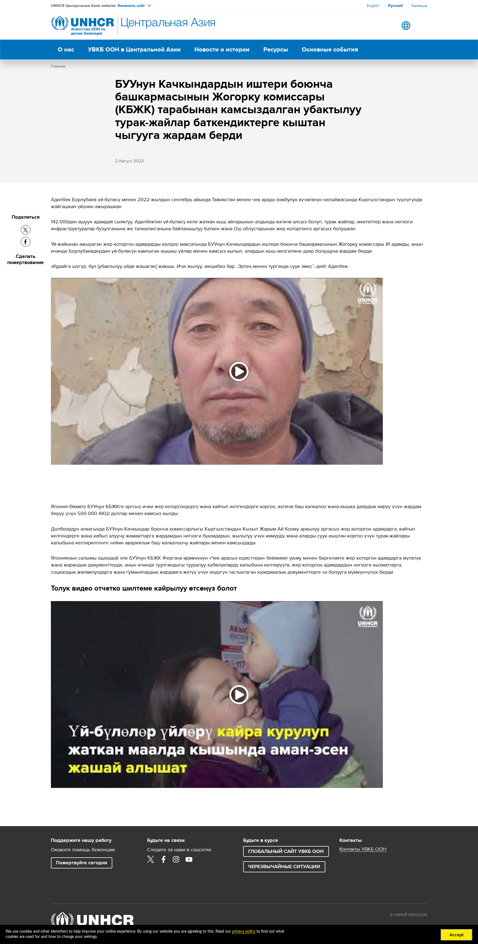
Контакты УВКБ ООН (362, 849)
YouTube (189, 859)
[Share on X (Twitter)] (25, 230)
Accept (457, 935)
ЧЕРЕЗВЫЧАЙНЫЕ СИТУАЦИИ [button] (284, 866)
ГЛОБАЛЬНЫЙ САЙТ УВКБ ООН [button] (286, 851)
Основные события (330, 49)
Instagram (176, 859)
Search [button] (388, 25)
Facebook (163, 859)
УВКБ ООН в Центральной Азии (134, 49)
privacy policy (243, 931)
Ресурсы (275, 49)
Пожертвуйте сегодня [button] (81, 862)
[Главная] (89, 25)
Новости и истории (222, 49)
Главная (58, 66)
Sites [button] (406, 25)
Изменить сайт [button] (131, 5)
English (373, 5)
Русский (395, 5)
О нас (66, 49)
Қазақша (419, 5)
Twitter (150, 859)
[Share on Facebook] (25, 242)
